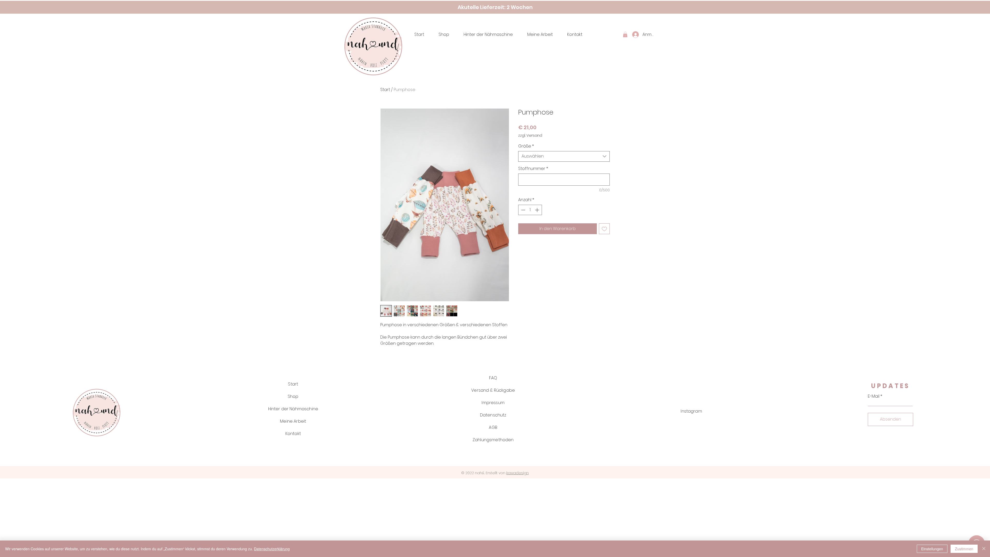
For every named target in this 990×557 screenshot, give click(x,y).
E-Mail (873, 396)
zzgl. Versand (530, 135)
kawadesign (517, 473)
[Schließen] (984, 549)
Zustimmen (964, 548)
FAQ (493, 378)
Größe (526, 146)
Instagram (691, 411)
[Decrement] (522, 210)
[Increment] (537, 210)
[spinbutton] (530, 210)
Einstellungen (932, 548)
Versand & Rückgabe (493, 390)
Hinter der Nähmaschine (293, 409)
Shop (293, 396)
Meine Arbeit (293, 421)
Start (385, 90)
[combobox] (564, 156)
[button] (625, 34)
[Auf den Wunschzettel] (604, 228)
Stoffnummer (533, 168)
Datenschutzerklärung (272, 548)
